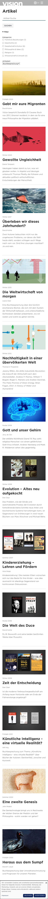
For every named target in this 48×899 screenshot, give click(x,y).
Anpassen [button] (5, 895)
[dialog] (24, 890)
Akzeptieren (40, 895)
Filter (6, 32)
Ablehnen (28, 895)
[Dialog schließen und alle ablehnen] (46, 882)
